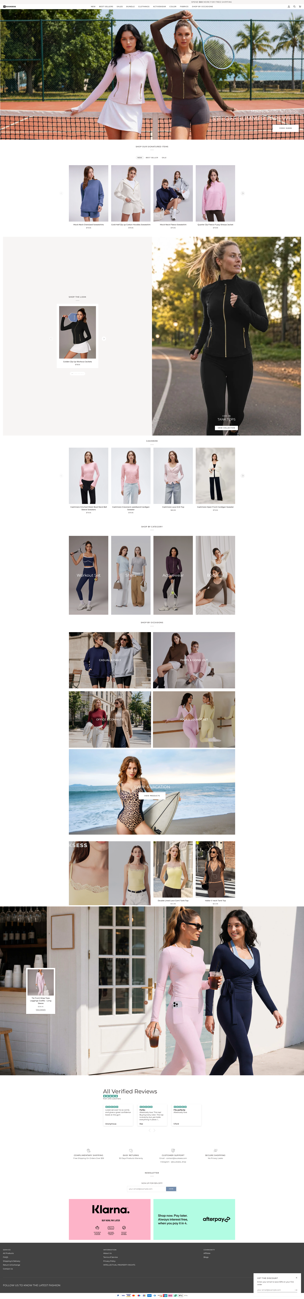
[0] (146, 1002)
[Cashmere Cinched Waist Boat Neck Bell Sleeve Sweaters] (88, 476)
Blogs (206, 1257)
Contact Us (8, 1269)
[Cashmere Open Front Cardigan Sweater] (215, 476)
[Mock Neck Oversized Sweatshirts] (88, 193)
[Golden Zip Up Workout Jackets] (77, 332)
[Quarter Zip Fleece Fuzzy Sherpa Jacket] (215, 193)
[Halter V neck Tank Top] (215, 869)
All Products (8, 1253)
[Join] (294, 1290)
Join (171, 1189)
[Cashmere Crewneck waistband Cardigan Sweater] (131, 476)
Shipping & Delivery (11, 1261)
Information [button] (110, 1250)
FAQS (5, 1257)
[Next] (243, 193)
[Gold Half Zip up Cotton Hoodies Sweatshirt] (131, 193)
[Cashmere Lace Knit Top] (173, 476)
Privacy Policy (109, 1261)
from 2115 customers (112, 1099)
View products (152, 796)
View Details (40, 1010)
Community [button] (209, 1250)
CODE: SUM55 (285, 128)
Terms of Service (110, 1257)
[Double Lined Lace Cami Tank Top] (173, 869)
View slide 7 (81, 373)
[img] (153, 1096)
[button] (93, 6)
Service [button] (7, 1250)
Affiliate (207, 1253)
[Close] (297, 1276)
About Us (107, 1253)
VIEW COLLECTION (226, 428)
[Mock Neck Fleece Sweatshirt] (173, 193)
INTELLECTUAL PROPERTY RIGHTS (119, 1265)
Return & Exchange (11, 1265)
